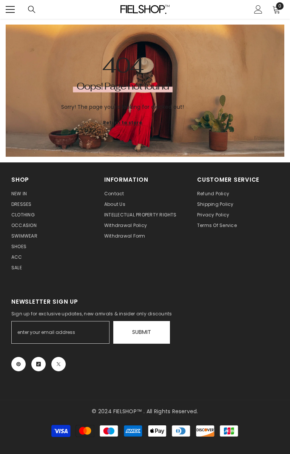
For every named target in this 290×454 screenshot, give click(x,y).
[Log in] (258, 9)
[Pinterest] (18, 364)
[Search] (31, 9)
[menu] (10, 9)
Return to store (122, 122)
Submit (141, 332)
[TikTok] (38, 364)
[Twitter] (58, 364)
